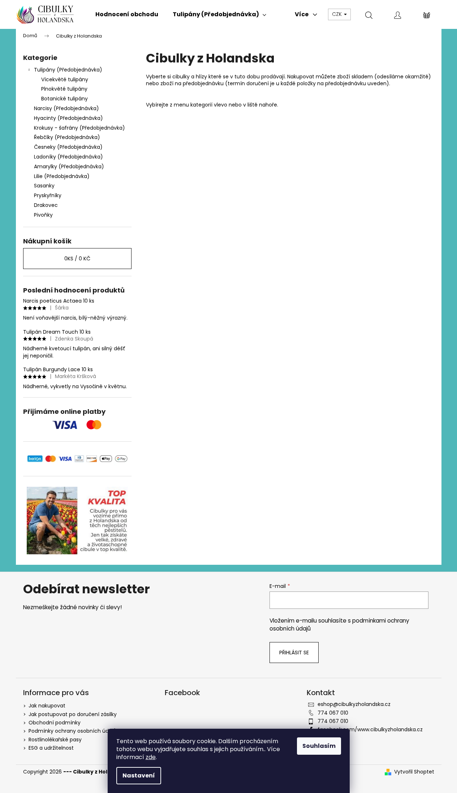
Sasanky (44, 185)
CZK (337, 14)
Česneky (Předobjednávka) (68, 147)
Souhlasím (319, 746)
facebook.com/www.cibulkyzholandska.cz (370, 729)
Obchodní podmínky (55, 722)
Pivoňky (43, 214)
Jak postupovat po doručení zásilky (73, 714)
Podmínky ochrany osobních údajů (72, 730)
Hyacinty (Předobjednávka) (68, 118)
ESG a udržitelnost (51, 747)
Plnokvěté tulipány (64, 88)
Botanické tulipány (64, 98)
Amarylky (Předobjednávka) (69, 166)
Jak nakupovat (47, 705)
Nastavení (138, 775)
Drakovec (46, 205)
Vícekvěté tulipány (64, 79)
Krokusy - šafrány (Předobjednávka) (79, 127)
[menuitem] (126, 14)
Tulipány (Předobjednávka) (68, 69)
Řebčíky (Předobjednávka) (67, 137)
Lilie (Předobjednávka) (62, 176)
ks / (77, 258)
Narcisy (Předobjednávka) (66, 108)
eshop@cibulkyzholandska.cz (354, 704)
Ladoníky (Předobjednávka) (68, 156)
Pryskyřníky (47, 195)
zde (151, 757)
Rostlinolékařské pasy (55, 739)
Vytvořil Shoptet (414, 771)
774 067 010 (333, 712)
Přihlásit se (294, 652)
